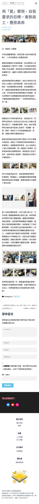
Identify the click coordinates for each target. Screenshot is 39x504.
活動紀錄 (16, 297)
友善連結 (19, 451)
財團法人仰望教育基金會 (13, 491)
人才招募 (19, 437)
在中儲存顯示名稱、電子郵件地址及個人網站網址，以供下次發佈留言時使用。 (19, 367)
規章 (19, 426)
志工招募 (19, 440)
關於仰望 (19, 423)
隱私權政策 (19, 462)
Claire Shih (7, 30)
